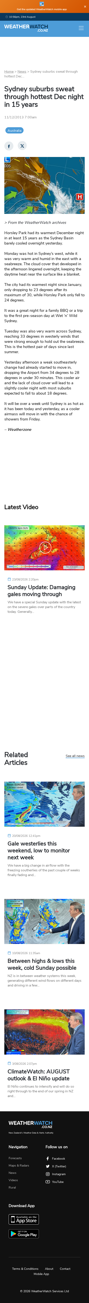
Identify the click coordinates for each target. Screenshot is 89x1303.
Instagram (59, 1174)
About (49, 1269)
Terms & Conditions (25, 1269)
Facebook (58, 1159)
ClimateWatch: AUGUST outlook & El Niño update (39, 1075)
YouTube (58, 1182)
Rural (12, 1187)
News (21, 71)
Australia (14, 130)
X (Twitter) (59, 1166)
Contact (65, 1269)
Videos (13, 1180)
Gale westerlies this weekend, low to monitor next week (39, 850)
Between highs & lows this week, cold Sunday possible (42, 964)
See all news (75, 756)
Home (9, 71)
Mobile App (41, 1274)
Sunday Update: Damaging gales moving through (41, 591)
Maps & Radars (19, 1165)
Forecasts (15, 1158)
